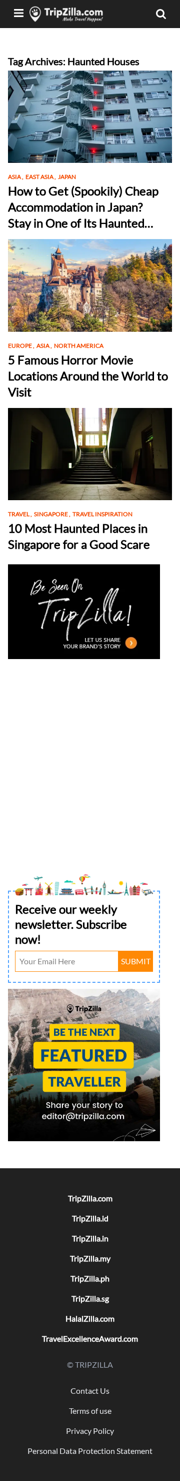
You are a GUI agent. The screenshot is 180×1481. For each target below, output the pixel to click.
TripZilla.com (90, 1198)
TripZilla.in (90, 1238)
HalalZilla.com (90, 1318)
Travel (20, 514)
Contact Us (90, 1390)
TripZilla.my (90, 1258)
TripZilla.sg (90, 1298)
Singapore (52, 514)
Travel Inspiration (102, 514)
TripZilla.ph (90, 1278)
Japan (67, 176)
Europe (21, 345)
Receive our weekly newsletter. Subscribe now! (71, 924)
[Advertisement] (90, 752)
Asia (16, 176)
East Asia (41, 176)
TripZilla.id (90, 1218)
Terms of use (90, 1410)
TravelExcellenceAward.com (90, 1338)
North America (79, 345)
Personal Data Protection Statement (90, 1450)
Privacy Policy (90, 1430)
